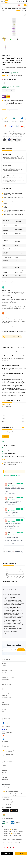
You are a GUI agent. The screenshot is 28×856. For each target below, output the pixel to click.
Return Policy (5, 700)
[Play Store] (14, 811)
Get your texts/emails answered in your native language (14, 794)
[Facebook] (3, 847)
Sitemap (4, 672)
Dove (3, 10)
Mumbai (4, 765)
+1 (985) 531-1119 (7, 804)
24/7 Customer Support (12, 791)
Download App (5, 693)
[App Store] (6, 811)
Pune (3, 782)
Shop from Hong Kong (17, 831)
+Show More (5, 741)
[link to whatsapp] (10, 39)
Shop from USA (6, 829)
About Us (4, 663)
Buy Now (20, 136)
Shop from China (16, 833)
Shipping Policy (5, 679)
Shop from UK (14, 829)
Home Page (4, 8)
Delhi (3, 768)
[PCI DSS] (5, 822)
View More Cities (6, 784)
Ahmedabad (5, 779)
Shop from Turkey (7, 835)
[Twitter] (11, 847)
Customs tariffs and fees (8, 677)
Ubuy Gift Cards (6, 707)
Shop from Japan (7, 831)
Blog (3, 711)
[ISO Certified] (15, 822)
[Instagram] (5, 847)
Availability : (5, 78)
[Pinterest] (14, 847)
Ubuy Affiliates (5, 714)
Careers (4, 709)
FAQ (3, 702)
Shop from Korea (6, 833)
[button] (17, 1)
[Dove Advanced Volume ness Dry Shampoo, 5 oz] (14, 26)
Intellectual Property (7, 670)
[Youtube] (8, 847)
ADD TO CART (7, 853)
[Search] (25, 5)
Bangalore (4, 770)
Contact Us (4, 665)
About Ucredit (5, 704)
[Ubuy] (6, 1)
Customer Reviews (6, 697)
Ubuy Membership (6, 684)
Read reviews (6, 480)
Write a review (5, 436)
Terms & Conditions (7, 842)
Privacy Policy (17, 842)
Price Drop (15, 72)
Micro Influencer (6, 682)
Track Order (5, 675)
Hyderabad (4, 777)
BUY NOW (21, 853)
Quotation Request (6, 668)
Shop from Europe (17, 835)
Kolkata (4, 772)
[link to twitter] (17, 39)
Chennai (4, 775)
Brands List (4, 695)
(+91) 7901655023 (7, 799)
